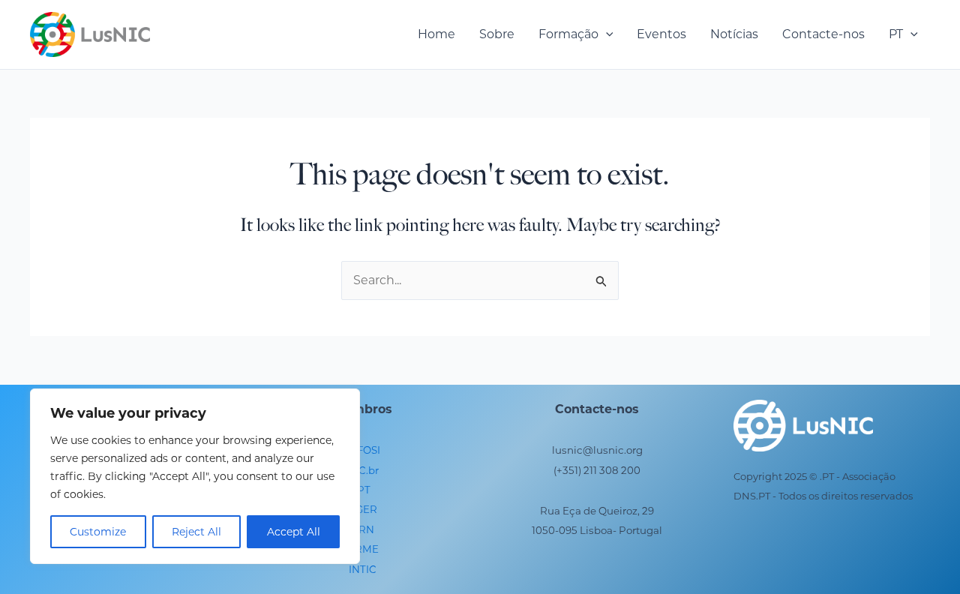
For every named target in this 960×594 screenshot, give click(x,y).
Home (436, 34)
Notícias (734, 34)
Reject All (196, 531)
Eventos (661, 34)
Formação (568, 34)
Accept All (293, 531)
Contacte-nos (823, 34)
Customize (98, 531)
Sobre (496, 34)
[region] (195, 476)
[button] (606, 34)
